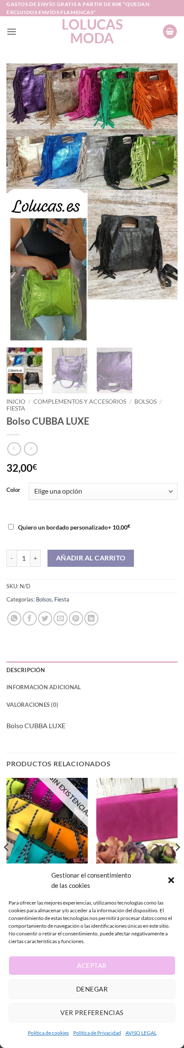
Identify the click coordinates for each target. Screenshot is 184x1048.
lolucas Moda (92, 31)
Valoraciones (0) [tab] (32, 704)
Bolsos (145, 401)
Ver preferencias (91, 1012)
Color (13, 490)
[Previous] (20, 202)
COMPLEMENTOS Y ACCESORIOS (79, 401)
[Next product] (14, 449)
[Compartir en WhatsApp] (14, 618)
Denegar (92, 989)
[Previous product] (30, 449)
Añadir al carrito (91, 558)
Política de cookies (48, 1033)
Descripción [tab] (25, 670)
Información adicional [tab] (43, 687)
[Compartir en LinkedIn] (91, 618)
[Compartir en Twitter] (45, 618)
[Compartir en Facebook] (30, 618)
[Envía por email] (60, 618)
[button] (171, 880)
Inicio (15, 401)
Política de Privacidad (97, 1033)
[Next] (163, 202)
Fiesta (15, 408)
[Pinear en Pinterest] (76, 618)
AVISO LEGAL (141, 1033)
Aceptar (92, 965)
